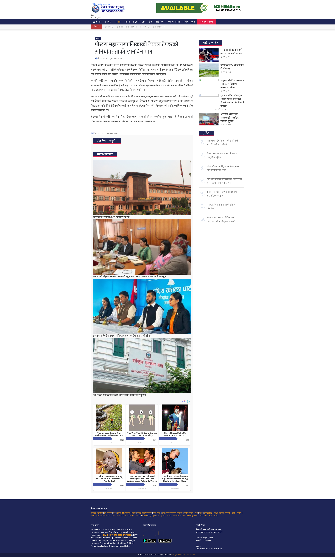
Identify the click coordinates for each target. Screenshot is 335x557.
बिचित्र (126, 515)
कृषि (157, 515)
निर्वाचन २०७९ (189, 22)
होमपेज (98, 22)
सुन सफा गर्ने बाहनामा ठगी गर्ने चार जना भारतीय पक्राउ (231, 52)
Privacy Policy (176, 554)
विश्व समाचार (126, 513)
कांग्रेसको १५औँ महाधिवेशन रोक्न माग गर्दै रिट (111, 217)
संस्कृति (216, 515)
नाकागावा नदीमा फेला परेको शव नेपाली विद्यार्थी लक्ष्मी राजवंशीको (222, 142)
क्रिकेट (169, 515)
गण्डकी (144, 515)
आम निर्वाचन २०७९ (206, 515)
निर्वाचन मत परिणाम (206, 22)
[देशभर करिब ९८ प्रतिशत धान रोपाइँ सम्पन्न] (209, 70)
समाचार (108, 22)
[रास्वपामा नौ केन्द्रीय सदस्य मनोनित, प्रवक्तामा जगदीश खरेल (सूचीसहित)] (142, 306)
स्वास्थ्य (131, 515)
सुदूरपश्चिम (151, 515)
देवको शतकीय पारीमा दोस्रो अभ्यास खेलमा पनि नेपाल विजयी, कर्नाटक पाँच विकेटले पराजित (232, 101)
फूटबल (163, 515)
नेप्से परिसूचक (160, 27)
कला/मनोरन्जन (174, 22)
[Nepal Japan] (108, 8)
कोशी (233, 513)
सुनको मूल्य (132, 27)
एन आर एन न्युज (219, 513)
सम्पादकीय (111, 515)
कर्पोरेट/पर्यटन (188, 513)
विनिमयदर (145, 27)
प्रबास (133, 513)
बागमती (138, 515)
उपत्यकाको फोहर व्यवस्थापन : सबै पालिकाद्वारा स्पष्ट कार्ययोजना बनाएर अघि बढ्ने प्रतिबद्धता (129, 277)
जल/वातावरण (147, 513)
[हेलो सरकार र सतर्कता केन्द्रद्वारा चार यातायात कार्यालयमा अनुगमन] (142, 365)
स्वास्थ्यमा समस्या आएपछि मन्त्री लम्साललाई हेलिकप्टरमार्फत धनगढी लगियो (224, 181)
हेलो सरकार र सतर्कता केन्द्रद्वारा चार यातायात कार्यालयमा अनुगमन (119, 395)
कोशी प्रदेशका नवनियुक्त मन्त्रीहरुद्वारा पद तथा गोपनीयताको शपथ (223, 168)
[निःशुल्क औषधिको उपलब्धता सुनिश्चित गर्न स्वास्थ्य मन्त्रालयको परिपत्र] (209, 85)
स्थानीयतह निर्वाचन (192, 515)
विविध (183, 515)
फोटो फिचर (160, 22)
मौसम (121, 27)
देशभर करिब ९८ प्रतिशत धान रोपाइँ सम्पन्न (232, 67)
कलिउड (179, 513)
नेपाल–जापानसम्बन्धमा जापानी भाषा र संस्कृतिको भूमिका (222, 155)
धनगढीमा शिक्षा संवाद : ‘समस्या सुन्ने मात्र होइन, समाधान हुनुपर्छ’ (229, 117)
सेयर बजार (176, 515)
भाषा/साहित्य (95, 515)
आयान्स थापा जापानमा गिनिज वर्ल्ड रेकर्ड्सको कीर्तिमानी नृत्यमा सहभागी (221, 219)
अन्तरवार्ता (103, 515)
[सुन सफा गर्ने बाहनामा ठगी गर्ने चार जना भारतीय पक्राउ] (209, 55)
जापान (127, 22)
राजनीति (118, 22)
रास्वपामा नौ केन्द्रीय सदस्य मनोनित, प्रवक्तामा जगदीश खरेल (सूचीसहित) (121, 336)
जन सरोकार (108, 513)
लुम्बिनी (239, 513)
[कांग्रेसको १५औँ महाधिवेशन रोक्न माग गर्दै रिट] (142, 187)
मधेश (200, 513)
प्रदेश (135, 22)
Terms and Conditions (189, 554)
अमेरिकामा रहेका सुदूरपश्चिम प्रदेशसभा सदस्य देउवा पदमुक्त (222, 194)
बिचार (139, 513)
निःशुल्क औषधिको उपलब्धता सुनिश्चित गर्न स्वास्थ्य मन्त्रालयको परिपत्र (232, 84)
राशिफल (110, 27)
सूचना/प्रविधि (208, 513)
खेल (150, 22)
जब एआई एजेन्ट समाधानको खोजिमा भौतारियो (221, 206)
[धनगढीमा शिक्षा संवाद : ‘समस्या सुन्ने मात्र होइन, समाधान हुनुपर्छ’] (209, 119)
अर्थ (143, 22)
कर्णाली (227, 513)
